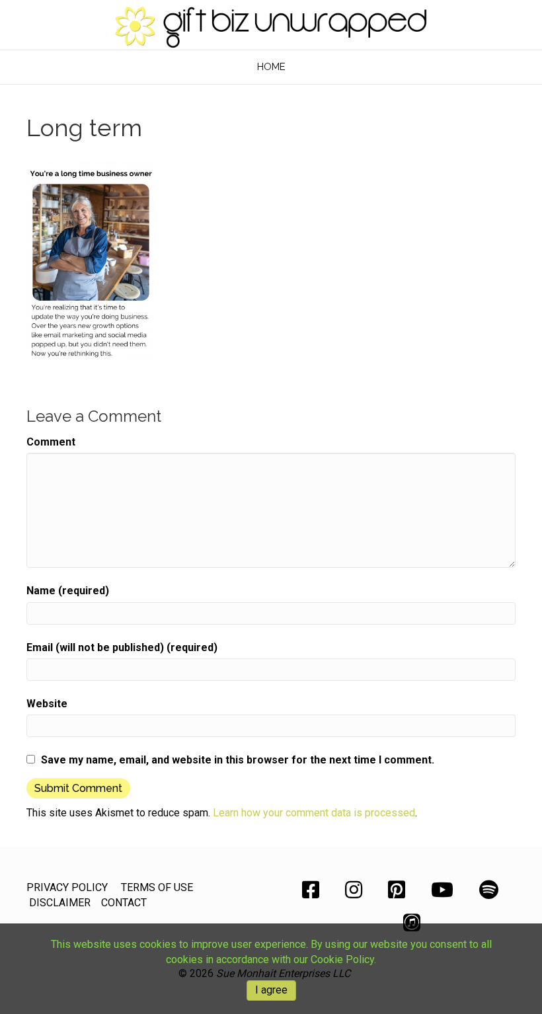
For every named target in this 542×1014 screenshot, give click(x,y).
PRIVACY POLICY (67, 887)
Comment (50, 442)
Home (271, 67)
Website (46, 703)
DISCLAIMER (60, 902)
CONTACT (124, 902)
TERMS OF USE (157, 887)
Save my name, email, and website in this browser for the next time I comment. (237, 760)
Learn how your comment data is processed (314, 812)
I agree (271, 990)
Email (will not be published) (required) (121, 647)
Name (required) (67, 590)
